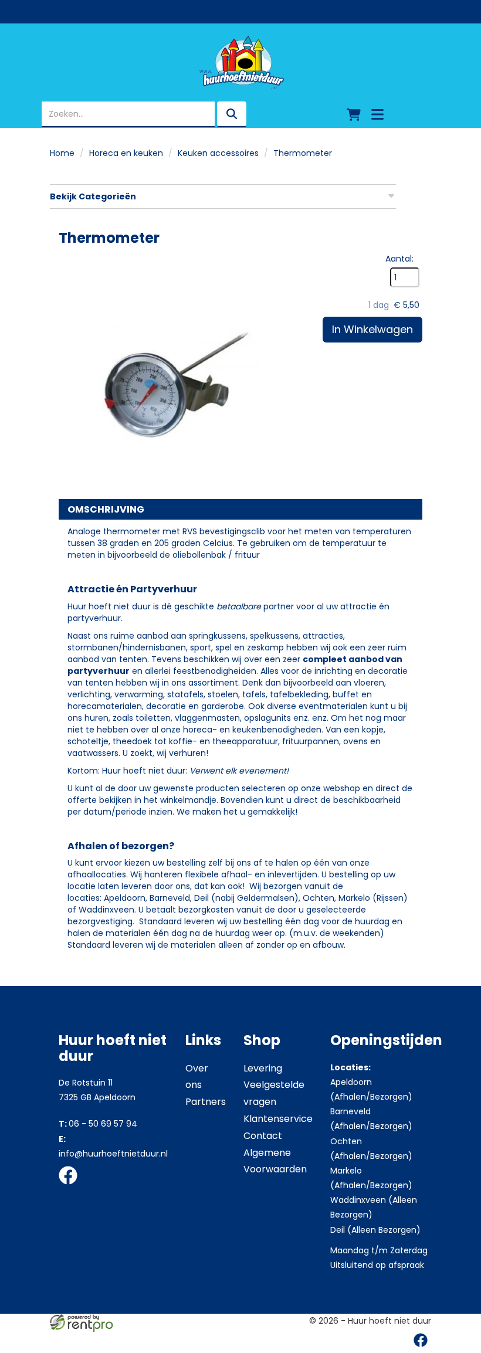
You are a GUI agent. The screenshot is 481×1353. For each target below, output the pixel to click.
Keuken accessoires (218, 153)
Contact (262, 1135)
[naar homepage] (240, 62)
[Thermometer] (176, 370)
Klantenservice (278, 1118)
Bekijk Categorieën (93, 196)
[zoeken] (231, 114)
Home (62, 153)
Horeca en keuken (126, 153)
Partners (205, 1101)
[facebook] (71, 1186)
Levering (262, 1068)
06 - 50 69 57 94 (98, 1124)
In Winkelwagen (372, 329)
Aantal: (399, 259)
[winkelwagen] (354, 114)
